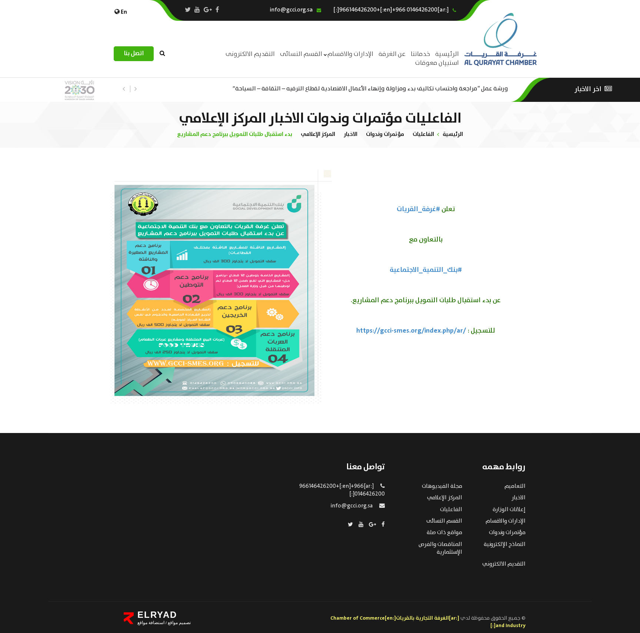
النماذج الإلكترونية (505, 544)
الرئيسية (453, 134)
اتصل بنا (134, 54)
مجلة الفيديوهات (442, 486)
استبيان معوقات (437, 63)
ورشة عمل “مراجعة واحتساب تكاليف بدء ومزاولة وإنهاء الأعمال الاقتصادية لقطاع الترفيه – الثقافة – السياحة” (370, 88)
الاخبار (350, 134)
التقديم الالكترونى (250, 54)
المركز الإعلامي (318, 134)
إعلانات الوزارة (509, 509)
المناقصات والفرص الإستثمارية (440, 548)
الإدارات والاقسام (350, 54)
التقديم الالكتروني (504, 564)
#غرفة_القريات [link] (418, 209)
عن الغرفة (392, 54)
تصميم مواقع (179, 622)
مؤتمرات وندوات (385, 134)
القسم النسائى (301, 54)
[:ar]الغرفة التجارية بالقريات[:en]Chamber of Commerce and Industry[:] (428, 622)
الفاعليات (423, 134)
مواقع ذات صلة (444, 532)
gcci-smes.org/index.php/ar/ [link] (411, 330)
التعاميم (515, 486)
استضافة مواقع (150, 622)
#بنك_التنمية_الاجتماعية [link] (426, 270)
